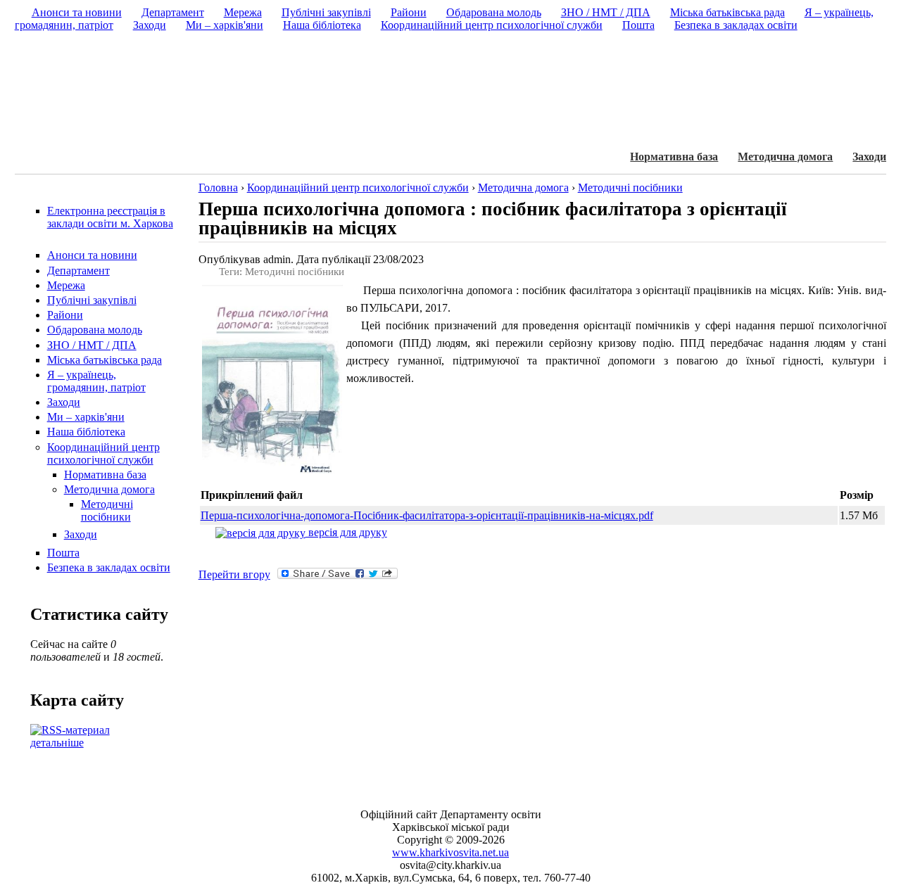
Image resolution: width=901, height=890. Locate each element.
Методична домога (785, 157)
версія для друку (346, 532)
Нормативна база (674, 157)
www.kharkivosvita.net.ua (450, 852)
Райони (65, 315)
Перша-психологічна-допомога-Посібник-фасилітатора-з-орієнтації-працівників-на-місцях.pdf (427, 515)
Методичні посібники (107, 510)
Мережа (66, 285)
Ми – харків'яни (86, 417)
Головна (218, 187)
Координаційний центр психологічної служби (103, 453)
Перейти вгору (234, 574)
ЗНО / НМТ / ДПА (92, 345)
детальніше (57, 743)
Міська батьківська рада (104, 360)
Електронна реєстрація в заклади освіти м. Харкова (110, 217)
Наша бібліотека (86, 432)
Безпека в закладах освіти (108, 567)
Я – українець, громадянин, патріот (96, 381)
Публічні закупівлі (92, 300)
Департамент (78, 270)
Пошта (63, 553)
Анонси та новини (92, 255)
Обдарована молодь (94, 330)
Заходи (869, 157)
